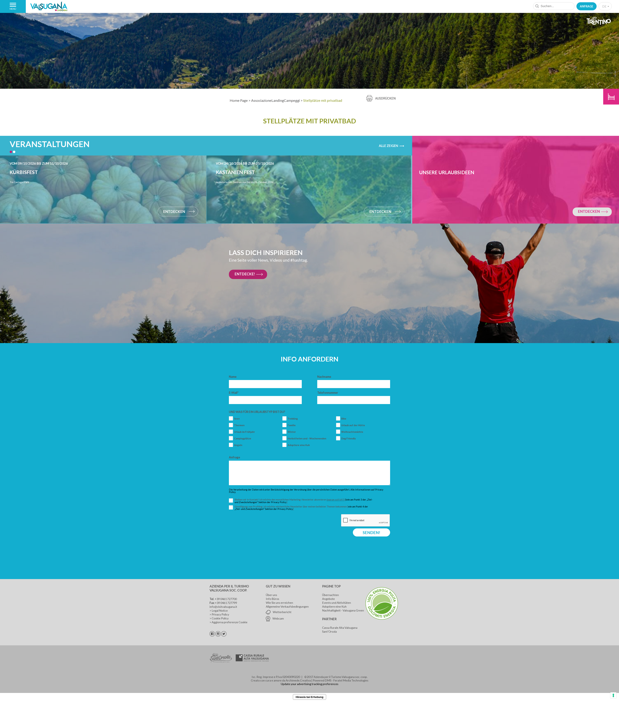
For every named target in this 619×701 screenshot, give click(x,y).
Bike (343, 418)
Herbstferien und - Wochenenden (307, 438)
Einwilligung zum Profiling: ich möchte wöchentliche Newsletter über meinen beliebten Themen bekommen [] (301, 507)
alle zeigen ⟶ (391, 146)
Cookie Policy (220, 618)
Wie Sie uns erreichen (279, 602)
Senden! (371, 532)
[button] (11, 152)
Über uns (271, 595)
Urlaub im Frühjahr (244, 432)
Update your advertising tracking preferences (309, 684)
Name (232, 376)
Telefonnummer (327, 392)
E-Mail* (234, 392)
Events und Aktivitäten (336, 602)
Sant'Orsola (329, 631)
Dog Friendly (348, 438)
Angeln (238, 445)
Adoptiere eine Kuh (299, 445)
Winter (292, 432)
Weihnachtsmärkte (352, 432)
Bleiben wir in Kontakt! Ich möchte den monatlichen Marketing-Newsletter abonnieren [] (304, 500)
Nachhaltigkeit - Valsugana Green (343, 610)
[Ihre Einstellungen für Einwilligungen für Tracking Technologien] (613, 695)
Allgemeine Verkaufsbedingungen (287, 606)
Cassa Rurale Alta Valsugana (339, 627)
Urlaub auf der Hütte (353, 425)
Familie (292, 425)
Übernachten (330, 595)
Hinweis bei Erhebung (309, 697)
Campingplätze (242, 438)
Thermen (239, 425)
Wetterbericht (281, 612)
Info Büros (272, 599)
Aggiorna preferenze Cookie (229, 622)
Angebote (328, 599)
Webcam (278, 618)
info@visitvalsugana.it (223, 606)
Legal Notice (220, 610)
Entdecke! (245, 274)
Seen (237, 418)
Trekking (293, 418)
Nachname (324, 376)
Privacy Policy (220, 614)
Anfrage (586, 6)
